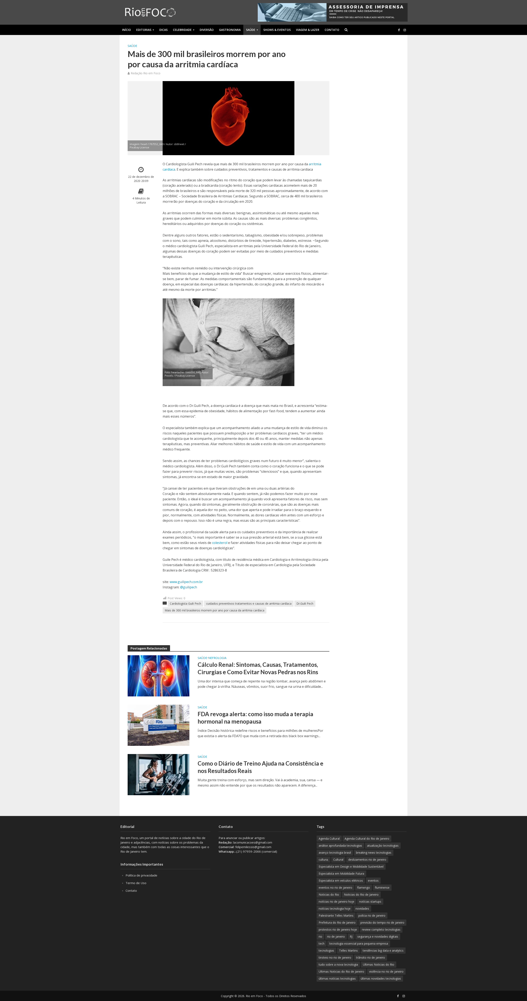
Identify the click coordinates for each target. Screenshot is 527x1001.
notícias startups (370, 901)
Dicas (163, 30)
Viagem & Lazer (307, 30)
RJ (351, 936)
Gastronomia (230, 30)
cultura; (323, 859)
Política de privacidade (141, 875)
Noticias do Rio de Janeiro (361, 894)
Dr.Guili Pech (304, 603)
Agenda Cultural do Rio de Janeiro (367, 838)
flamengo (363, 887)
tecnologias (326, 950)
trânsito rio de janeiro (370, 957)
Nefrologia (217, 658)
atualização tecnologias (383, 845)
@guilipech (188, 587)
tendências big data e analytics (383, 950)
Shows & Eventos (277, 30)
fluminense (382, 887)
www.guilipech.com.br (186, 582)
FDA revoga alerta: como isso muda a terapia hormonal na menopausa (255, 717)
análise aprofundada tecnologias (340, 845)
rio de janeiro (336, 936)
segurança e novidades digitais (377, 936)
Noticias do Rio (329, 894)
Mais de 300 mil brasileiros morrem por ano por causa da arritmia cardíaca (214, 610)
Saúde (250, 30)
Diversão (207, 30)
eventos (373, 880)
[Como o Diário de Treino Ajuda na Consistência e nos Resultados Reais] (158, 774)
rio (320, 936)
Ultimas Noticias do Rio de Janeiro (341, 971)
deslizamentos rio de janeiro (367, 859)
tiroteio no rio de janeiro (335, 957)
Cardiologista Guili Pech (185, 603)
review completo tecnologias (381, 929)
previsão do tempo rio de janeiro (382, 922)
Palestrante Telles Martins (336, 915)
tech (321, 943)
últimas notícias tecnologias (337, 978)
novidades (362, 908)
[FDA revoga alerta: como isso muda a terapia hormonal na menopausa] (158, 725)
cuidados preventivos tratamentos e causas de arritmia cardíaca (248, 603)
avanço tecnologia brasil (335, 852)
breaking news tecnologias (373, 852)
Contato (332, 30)
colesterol (219, 542)
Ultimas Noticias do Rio (378, 964)
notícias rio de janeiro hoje (336, 901)
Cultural (338, 859)
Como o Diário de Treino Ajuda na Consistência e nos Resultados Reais (260, 767)
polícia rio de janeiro (371, 915)
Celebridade (182, 30)
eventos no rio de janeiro (335, 887)
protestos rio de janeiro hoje (338, 929)
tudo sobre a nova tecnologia (338, 964)
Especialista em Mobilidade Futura (341, 873)
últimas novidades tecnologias (381, 978)
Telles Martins (348, 950)
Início (126, 30)
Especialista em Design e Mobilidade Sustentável (351, 866)
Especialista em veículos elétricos (341, 880)
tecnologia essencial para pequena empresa (358, 943)
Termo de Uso (136, 883)
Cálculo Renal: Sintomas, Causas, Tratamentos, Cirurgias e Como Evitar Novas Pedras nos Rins (258, 668)
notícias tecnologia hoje (335, 908)
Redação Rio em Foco (145, 73)
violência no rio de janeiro (386, 971)
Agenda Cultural (329, 838)
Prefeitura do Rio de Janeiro (337, 922)
